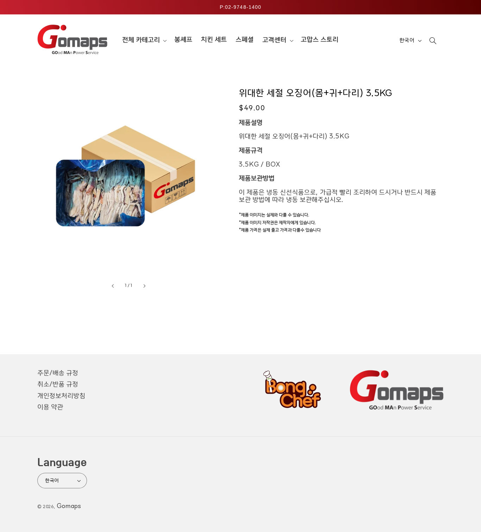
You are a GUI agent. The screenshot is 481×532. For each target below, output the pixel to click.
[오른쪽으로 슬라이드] (144, 286)
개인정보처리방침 (61, 396)
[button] (144, 40)
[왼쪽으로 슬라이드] (112, 286)
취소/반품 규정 (57, 384)
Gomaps (69, 506)
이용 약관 (50, 407)
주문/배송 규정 (57, 373)
